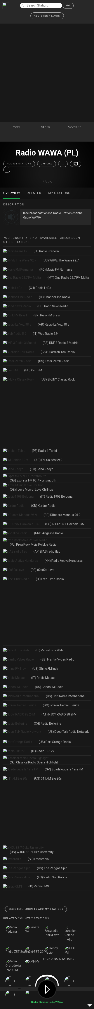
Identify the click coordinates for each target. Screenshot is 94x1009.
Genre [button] (46, 126)
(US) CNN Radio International (65, 696)
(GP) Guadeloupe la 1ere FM (64, 769)
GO (68, 5)
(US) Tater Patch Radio (54, 361)
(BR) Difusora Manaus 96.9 (62, 515)
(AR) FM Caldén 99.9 (48, 460)
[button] (47, 15)
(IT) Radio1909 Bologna (56, 496)
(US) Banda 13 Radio (49, 687)
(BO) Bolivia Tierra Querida (61, 705)
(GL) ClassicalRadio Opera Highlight (34, 762)
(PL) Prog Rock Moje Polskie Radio (33, 544)
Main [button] (17, 126)
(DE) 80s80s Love (42, 570)
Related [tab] (34, 193)
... (63, 163)
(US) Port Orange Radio (55, 742)
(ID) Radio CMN (38, 886)
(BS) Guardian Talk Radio (58, 352)
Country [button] (75, 126)
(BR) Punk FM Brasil (46, 315)
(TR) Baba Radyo (41, 469)
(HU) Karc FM (33, 370)
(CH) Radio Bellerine (47, 723)
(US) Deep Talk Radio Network (68, 731)
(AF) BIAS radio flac (46, 551)
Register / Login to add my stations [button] (36, 909)
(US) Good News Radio (52, 306)
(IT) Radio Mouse (43, 677)
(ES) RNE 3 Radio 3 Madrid (60, 343)
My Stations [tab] (59, 193)
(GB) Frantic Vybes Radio (57, 659)
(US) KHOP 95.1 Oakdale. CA (64, 524)
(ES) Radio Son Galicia (52, 877)
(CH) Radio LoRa (40, 288)
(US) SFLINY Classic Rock (58, 379)
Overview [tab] (11, 193)
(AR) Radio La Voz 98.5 (53, 324)
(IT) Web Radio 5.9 (45, 333)
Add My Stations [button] (19, 163)
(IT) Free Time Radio (50, 579)
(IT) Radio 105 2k (42, 751)
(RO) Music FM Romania (55, 269)
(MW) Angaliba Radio (48, 533)
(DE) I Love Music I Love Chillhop (31, 489)
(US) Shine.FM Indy (45, 668)
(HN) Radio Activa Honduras (64, 560)
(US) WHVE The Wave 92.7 (61, 260)
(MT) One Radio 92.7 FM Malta (68, 277)
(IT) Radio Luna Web (49, 650)
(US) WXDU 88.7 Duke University (32, 852)
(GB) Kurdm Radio (43, 505)
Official (46, 163)
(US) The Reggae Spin (52, 868)
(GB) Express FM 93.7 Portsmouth (33, 480)
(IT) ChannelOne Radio (54, 297)
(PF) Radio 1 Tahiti (44, 450)
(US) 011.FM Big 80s (48, 778)
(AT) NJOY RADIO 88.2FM (59, 714)
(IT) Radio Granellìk (46, 251)
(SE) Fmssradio (38, 859)
